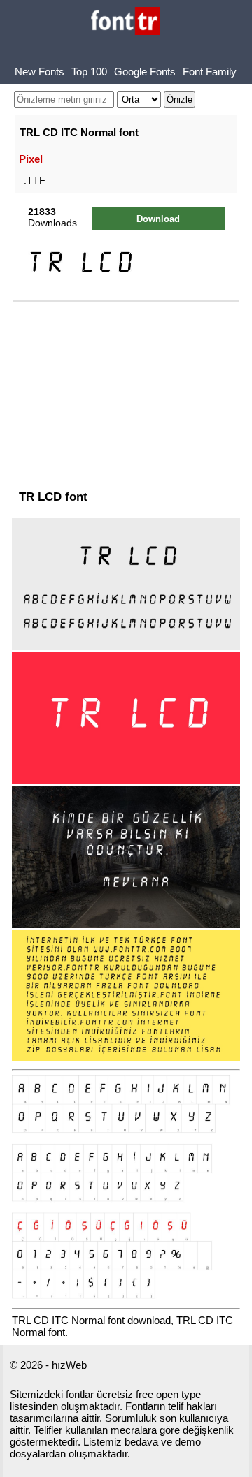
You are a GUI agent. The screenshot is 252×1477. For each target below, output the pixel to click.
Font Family (210, 72)
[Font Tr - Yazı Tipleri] (125, 22)
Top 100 (89, 72)
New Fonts (39, 72)
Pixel (31, 159)
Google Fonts (145, 72)
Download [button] (158, 219)
